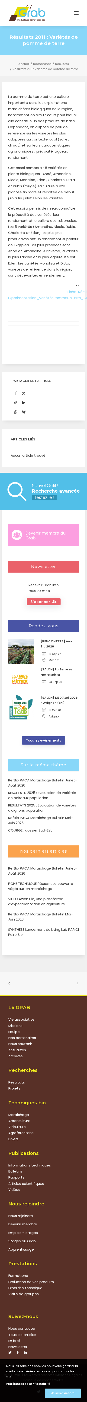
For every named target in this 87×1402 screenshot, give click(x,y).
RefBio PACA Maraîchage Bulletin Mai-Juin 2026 (40, 917)
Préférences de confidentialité (28, 1384)
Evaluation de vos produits (31, 1281)
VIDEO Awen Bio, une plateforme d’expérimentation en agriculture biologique (36, 901)
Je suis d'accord (62, 1393)
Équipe (14, 1031)
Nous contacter (21, 1328)
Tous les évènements (43, 740)
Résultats (62, 64)
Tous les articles (22, 1334)
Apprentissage (21, 1249)
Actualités (17, 1050)
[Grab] (27, 13)
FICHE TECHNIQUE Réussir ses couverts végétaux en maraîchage (40, 886)
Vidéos (14, 1189)
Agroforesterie (21, 1132)
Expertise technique (25, 1287)
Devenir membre (22, 1224)
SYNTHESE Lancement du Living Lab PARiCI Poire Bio (43, 932)
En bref (14, 1340)
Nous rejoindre (20, 1215)
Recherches (42, 64)
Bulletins (15, 1171)
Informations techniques (29, 1165)
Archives (15, 1056)
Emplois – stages (23, 1232)
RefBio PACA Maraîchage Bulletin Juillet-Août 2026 (42, 871)
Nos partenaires (22, 1037)
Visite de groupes (23, 1293)
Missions (15, 1025)
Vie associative (21, 1019)
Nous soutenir (20, 1043)
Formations (18, 1275)
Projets (14, 1088)
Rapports (16, 1177)
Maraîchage (18, 1114)
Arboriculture (19, 1120)
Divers (13, 1139)
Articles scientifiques (26, 1183)
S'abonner (40, 601)
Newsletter (17, 1346)
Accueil (23, 64)
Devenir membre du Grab (46, 535)
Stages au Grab (22, 1241)
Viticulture (17, 1126)
